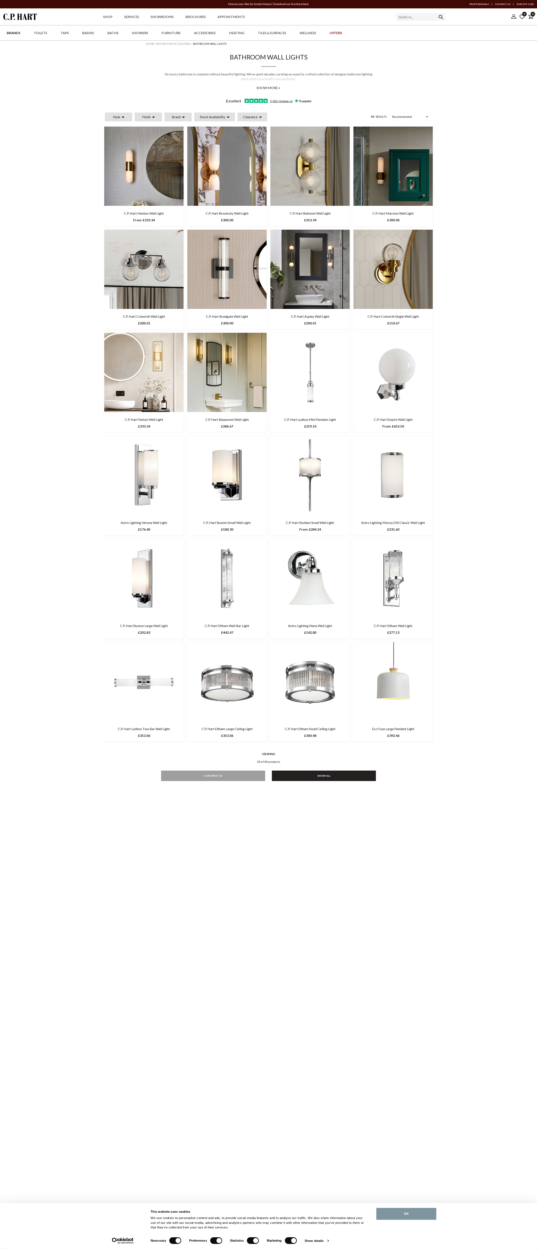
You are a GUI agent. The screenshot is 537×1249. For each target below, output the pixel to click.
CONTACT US (502, 4)
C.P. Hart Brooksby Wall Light (227, 213)
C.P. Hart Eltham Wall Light (393, 626)
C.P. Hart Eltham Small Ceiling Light (310, 729)
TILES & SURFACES (272, 33)
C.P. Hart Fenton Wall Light (144, 419)
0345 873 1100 (525, 4)
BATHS (113, 33)
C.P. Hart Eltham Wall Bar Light (227, 626)
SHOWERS (140, 33)
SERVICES (131, 17)
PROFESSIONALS (479, 4)
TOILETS (40, 33)
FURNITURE (171, 33)
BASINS (88, 33)
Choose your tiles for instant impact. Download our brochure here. (268, 4)
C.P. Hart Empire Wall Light (393, 419)
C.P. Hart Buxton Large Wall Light (144, 626)
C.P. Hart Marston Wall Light (393, 213)
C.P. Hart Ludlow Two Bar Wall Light (144, 729)
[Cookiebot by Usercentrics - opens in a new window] (122, 1241)
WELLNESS (308, 33)
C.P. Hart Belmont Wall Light (310, 213)
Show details (314, 1241)
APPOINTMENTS (231, 17)
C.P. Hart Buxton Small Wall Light (227, 523)
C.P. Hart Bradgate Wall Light (227, 316)
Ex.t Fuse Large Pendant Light (393, 729)
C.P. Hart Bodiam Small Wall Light (310, 523)
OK (406, 1213)
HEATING (236, 33)
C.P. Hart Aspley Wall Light (310, 316)
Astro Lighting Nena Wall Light (310, 626)
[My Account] (513, 17)
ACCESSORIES (205, 33)
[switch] (216, 1240)
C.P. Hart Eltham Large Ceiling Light (227, 729)
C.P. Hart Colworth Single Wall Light (393, 316)
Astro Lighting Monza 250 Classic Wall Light (393, 523)
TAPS (65, 33)
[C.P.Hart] (20, 17)
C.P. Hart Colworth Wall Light (144, 316)
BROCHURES (195, 17)
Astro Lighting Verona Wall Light (144, 523)
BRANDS (13, 33)
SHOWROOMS (162, 17)
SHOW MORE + (268, 88)
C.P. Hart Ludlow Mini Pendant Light (310, 419)
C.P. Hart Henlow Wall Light (144, 213)
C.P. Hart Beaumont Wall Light (227, 419)
